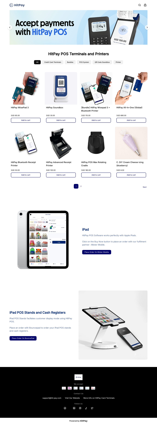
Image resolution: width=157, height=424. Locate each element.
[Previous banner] (9, 27)
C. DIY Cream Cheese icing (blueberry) (129, 164)
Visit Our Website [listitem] (72, 398)
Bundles (70, 62)
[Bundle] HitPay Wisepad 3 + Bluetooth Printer (95, 109)
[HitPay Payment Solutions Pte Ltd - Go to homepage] (17, 5)
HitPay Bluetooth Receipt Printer (23, 164)
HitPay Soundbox (54, 107)
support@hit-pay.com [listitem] (52, 398)
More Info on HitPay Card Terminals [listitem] (98, 398)
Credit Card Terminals (52, 62)
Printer (118, 62)
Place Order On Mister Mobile (96, 252)
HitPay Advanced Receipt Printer (58, 164)
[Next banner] (147, 27)
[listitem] (65, 408)
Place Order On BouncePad (23, 338)
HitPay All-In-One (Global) (129, 107)
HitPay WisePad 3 (20, 107)
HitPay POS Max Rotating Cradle (93, 164)
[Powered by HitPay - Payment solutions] (78, 421)
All (37, 62)
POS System (84, 62)
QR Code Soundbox (102, 62)
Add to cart (25, 120)
